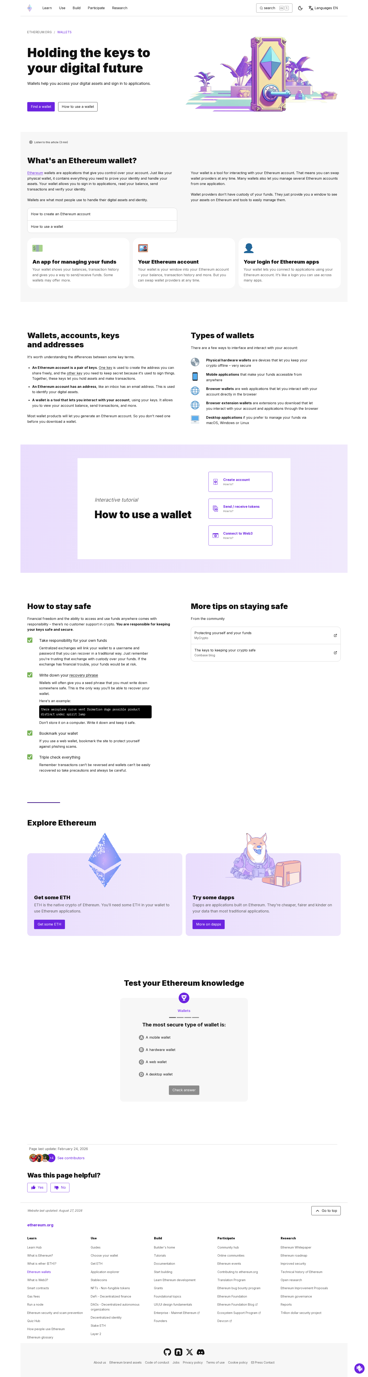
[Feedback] (359, 1368)
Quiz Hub (33, 1321)
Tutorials (160, 1255)
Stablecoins (99, 1280)
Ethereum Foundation (232, 1296)
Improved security (293, 1263)
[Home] (29, 8)
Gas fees (33, 1296)
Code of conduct (157, 1362)
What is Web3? (37, 1280)
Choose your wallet (104, 1255)
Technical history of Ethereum (301, 1272)
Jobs (176, 1362)
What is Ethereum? (40, 1255)
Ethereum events (229, 1263)
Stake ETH (98, 1325)
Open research (291, 1280)
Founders (160, 1321)
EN (326, 8)
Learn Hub (34, 1247)
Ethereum (35, 173)
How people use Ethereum (46, 1329)
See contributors (71, 1158)
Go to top (329, 1210)
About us (100, 1362)
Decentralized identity (106, 1317)
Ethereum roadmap (294, 1255)
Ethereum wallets (39, 1272)
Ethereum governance (296, 1296)
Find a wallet (41, 106)
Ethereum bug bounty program (238, 1288)
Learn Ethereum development (175, 1280)
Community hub (228, 1247)
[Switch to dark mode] (300, 8)
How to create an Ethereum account (60, 214)
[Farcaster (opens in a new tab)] (178, 1352)
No (63, 1187)
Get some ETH (49, 924)
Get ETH (96, 1263)
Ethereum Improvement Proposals (304, 1288)
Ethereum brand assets (125, 1362)
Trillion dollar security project (301, 1313)
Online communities (230, 1255)
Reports (286, 1304)
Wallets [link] (64, 32)
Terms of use (215, 1362)
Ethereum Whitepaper (296, 1247)
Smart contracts (38, 1288)
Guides (96, 1247)
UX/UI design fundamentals (173, 1304)
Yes (40, 1187)
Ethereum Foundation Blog (237, 1304)
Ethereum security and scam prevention (55, 1313)
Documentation (164, 1263)
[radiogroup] (184, 1056)
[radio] (184, 1037)
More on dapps (208, 924)
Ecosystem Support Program (239, 1313)
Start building (163, 1272)
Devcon (224, 1321)
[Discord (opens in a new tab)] (200, 1352)
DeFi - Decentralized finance (111, 1296)
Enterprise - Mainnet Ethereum (177, 1313)
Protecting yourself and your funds (240, 633)
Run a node (35, 1304)
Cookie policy (238, 1362)
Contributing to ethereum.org (237, 1272)
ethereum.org (39, 32)
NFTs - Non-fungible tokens (110, 1288)
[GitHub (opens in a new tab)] (167, 1352)
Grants (158, 1288)
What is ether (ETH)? (41, 1263)
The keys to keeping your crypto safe (242, 650)
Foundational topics (167, 1296)
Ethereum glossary (40, 1337)
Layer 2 (96, 1334)
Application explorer (105, 1272)
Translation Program (231, 1280)
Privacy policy (193, 1362)
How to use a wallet (78, 106)
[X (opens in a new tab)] (189, 1352)
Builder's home (164, 1247)
